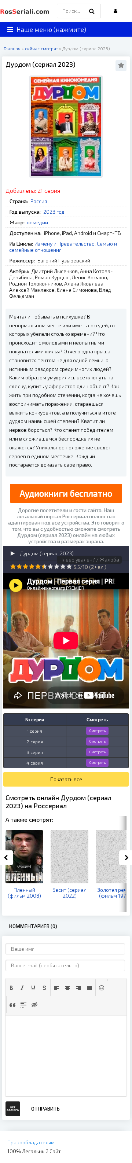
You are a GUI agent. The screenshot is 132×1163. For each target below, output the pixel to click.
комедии (37, 222)
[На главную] (25, 11)
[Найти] (91, 11)
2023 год (54, 212)
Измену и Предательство (64, 243)
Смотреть (97, 730)
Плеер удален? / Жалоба (89, 559)
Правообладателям (31, 1142)
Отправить (45, 1108)
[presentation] (11, 987)
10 (69, 566)
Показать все (66, 779)
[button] (11, 987)
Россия (38, 201)
